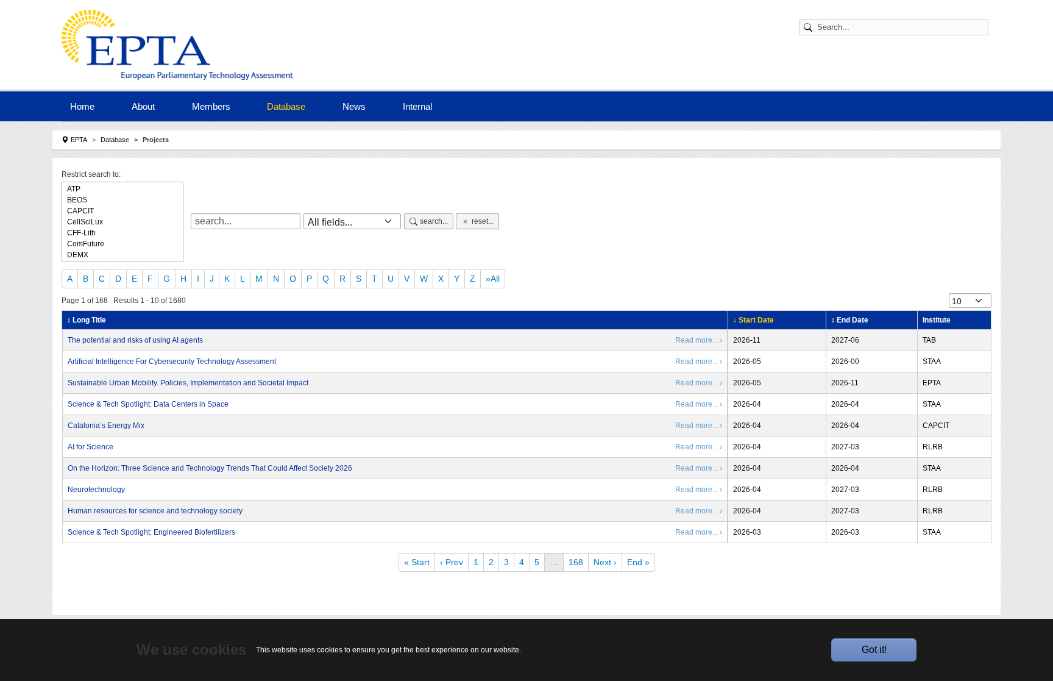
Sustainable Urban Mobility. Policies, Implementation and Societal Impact (188, 383)
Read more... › (698, 340)
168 (576, 562)
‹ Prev (451, 562)
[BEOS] (122, 199)
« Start (417, 562)
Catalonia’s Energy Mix (106, 425)
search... (434, 221)
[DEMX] (122, 254)
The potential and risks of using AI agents (135, 340)
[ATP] (122, 189)
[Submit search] (810, 27)
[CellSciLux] (122, 221)
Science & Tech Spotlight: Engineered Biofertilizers (151, 532)
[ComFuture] (122, 243)
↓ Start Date (753, 320)
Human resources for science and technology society (155, 511)
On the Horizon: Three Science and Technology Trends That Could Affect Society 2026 (210, 468)
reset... (483, 221)
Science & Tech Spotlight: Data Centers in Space (148, 404)
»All (493, 278)
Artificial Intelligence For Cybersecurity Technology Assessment (172, 361)
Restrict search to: (91, 174)
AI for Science (90, 447)
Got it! (874, 649)
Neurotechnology (96, 489)
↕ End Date (849, 320)
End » (638, 562)
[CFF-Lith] (122, 232)
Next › (605, 562)
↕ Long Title (86, 320)
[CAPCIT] (122, 210)
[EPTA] (180, 45)
